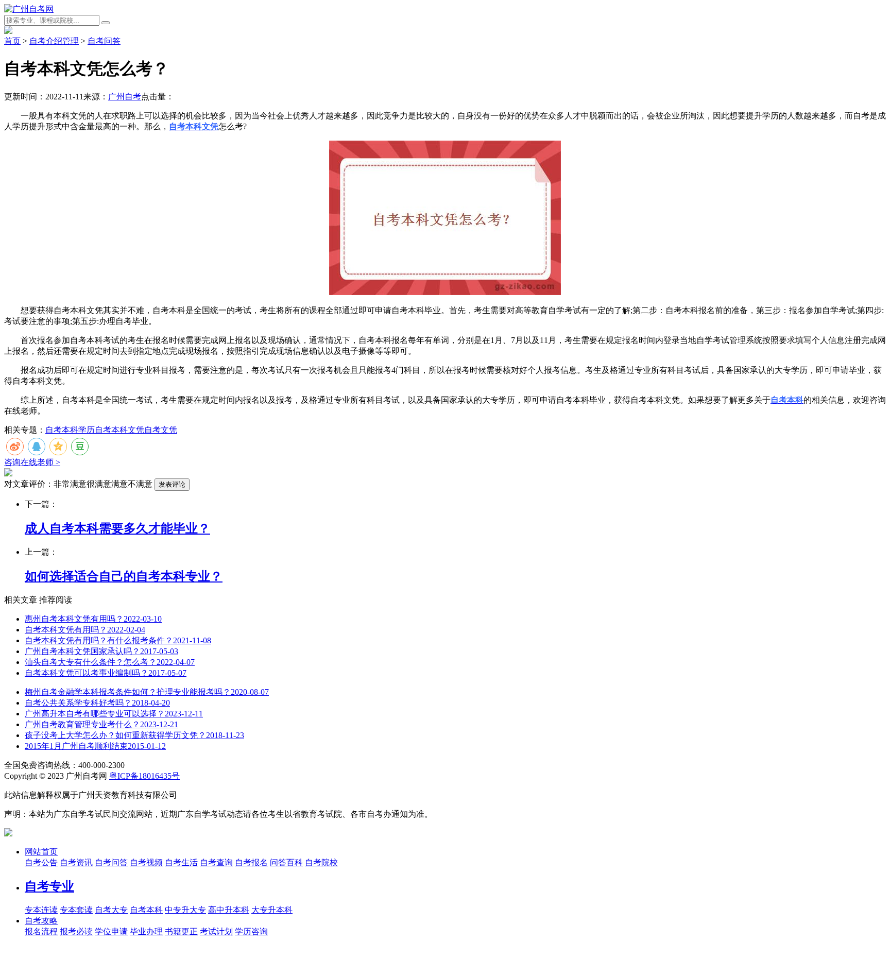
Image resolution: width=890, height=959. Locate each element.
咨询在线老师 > (32, 462)
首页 (12, 41)
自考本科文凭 (119, 429)
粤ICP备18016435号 (144, 776)
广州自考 (124, 96)
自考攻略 (41, 920)
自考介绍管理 (54, 41)
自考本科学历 (70, 429)
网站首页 (41, 851)
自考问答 (104, 41)
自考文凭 (160, 429)
